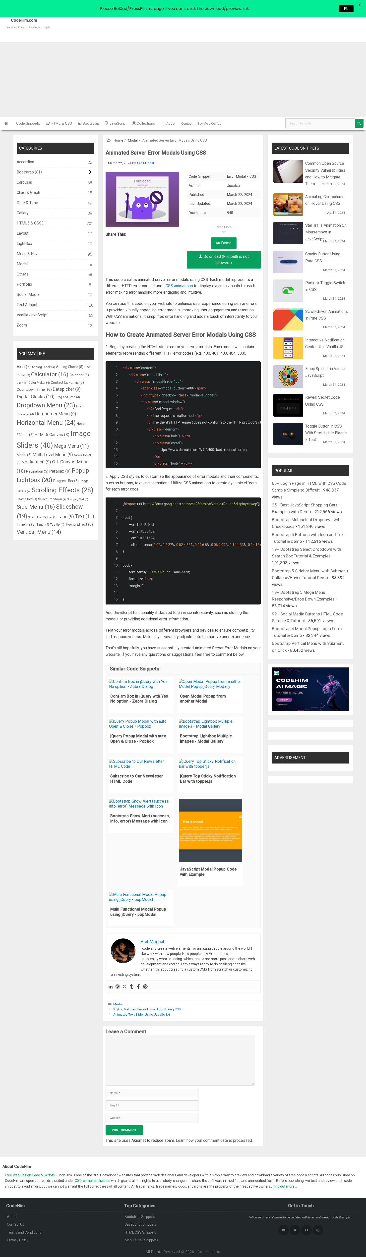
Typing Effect (79, 524)
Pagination (37, 471)
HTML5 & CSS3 (30, 223)
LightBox (24, 243)
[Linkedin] (110, 986)
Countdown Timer (34, 389)
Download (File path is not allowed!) (225, 259)
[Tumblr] (131, 986)
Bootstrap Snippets (140, 1217)
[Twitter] (124, 986)
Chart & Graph (28, 192)
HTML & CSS (61, 123)
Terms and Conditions (24, 1232)
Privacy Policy (17, 1240)
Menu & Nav (27, 253)
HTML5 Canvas (52, 434)
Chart (22, 382)
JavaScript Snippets (140, 1224)
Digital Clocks (36, 396)
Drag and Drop (68, 397)
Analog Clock (43, 367)
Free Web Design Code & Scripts (30, 1175)
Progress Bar (66, 481)
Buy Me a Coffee (209, 123)
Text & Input (27, 304)
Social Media (28, 294)
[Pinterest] (145, 986)
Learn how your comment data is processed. (214, 1140)
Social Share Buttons (42, 517)
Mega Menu (71, 446)
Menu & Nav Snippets (141, 1240)
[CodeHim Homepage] (6, 123)
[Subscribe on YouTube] (283, 1230)
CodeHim (205, 1252)
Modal (133, 140)
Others (22, 274)
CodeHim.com (18, 20)
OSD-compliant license (92, 1181)
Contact (186, 123)
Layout (22, 233)
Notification (36, 461)
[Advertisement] (183, 79)
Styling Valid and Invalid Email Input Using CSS (147, 1009)
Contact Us (15, 1224)
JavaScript (117, 123)
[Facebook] (138, 986)
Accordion (25, 162)
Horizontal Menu (46, 422)
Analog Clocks (69, 367)
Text (84, 516)
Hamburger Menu (55, 413)
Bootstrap (90, 123)
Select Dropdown (52, 499)
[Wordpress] (117, 986)
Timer (43, 524)
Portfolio (24, 284)
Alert (24, 366)
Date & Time (27, 202)
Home (118, 140)
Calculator (49, 374)
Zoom (22, 325)
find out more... (285, 1186)
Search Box (27, 499)
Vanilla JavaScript (32, 315)
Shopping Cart (77, 499)
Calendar (79, 375)
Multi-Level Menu (53, 454)
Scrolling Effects (62, 490)
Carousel (24, 182)
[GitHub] (306, 1230)
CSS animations (179, 285)
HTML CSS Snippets (140, 1232)
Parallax (60, 471)
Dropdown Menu (46, 405)
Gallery (23, 213)
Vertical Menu (39, 532)
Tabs (66, 516)
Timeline (26, 524)
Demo (226, 243)
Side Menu (36, 506)
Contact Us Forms (67, 382)
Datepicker (67, 389)
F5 (346, 8)
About (170, 123)
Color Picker (39, 382)
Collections (145, 123)
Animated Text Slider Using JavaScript (141, 1014)
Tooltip (57, 524)
